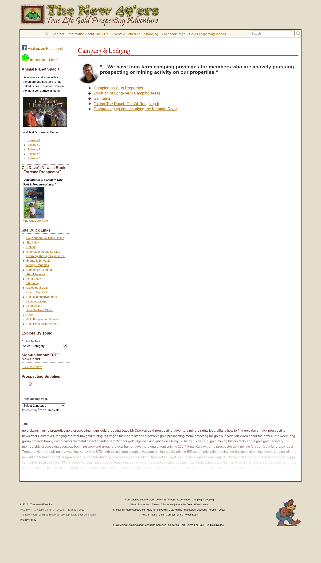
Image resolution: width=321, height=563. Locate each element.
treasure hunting (99, 457)
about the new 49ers (264, 436)
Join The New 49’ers (39, 310)
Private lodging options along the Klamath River (135, 109)
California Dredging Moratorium (61, 436)
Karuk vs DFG (198, 441)
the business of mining (246, 451)
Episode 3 (33, 149)
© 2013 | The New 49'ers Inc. (36, 504)
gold (50, 462)
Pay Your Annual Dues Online (45, 238)
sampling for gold (122, 441)
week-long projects (69, 467)
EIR (189, 451)
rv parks (201, 457)
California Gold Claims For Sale (186, 525)
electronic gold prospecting (165, 436)
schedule (79, 457)
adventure (141, 446)
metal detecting (89, 441)
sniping (172, 446)
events (268, 451)
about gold (201, 451)
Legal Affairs (34, 305)
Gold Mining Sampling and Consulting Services (139, 525)
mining (49, 467)
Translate (53, 410)
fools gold (157, 467)
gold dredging (110, 430)
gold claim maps (285, 462)
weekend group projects (105, 446)
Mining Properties (37, 265)
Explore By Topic (31, 341)
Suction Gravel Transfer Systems (247, 462)
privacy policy (155, 462)
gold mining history (224, 441)
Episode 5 (33, 158)
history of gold (49, 457)
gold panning (219, 451)
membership (31, 446)
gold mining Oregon (247, 446)
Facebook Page (173, 34)
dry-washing (70, 451)
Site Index (32, 242)
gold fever (141, 467)
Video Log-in (192, 514)
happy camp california (60, 441)
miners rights (198, 430)
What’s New (34, 278)
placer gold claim (261, 467)
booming (80, 446)
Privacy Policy (28, 519)
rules (104, 441)
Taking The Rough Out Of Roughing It (126, 104)
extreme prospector (217, 446)
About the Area (35, 274)
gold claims (30, 430)
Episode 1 (33, 140)
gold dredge (213, 462)
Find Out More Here (35, 220)
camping (135, 451)
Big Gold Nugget (215, 525)
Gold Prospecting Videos (207, 34)
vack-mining (186, 457)
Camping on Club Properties (118, 88)
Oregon (66, 457)
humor (129, 446)
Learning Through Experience (45, 256)
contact (280, 467)
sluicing (54, 451)
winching (214, 457)
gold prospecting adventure (168, 430)
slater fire (127, 467)
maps (95, 430)
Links (29, 315)
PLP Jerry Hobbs (235, 467)
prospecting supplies (127, 457)
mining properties (52, 430)
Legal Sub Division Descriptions (199, 467)
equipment (158, 446)
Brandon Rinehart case (268, 457)
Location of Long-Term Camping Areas (127, 93)
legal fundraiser (274, 446)
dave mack (259, 430)
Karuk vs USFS (90, 451)
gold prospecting (78, 430)
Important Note (44, 60)
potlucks (245, 457)
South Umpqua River (128, 462)
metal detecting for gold (202, 436)
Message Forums (206, 509)
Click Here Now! (32, 367)
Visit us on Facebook (45, 49)
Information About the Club (88, 34)
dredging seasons (97, 467)
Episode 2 (33, 144)
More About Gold (37, 287)
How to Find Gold (37, 292)
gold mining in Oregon (102, 436)
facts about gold (250, 441)
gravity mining (175, 451)
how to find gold (239, 430)
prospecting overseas (57, 446)
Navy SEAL (179, 441)
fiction (233, 457)
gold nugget (167, 457)
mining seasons (100, 462)
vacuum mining (153, 451)
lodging (279, 451)
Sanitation (102, 98)
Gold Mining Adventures (41, 297)
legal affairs (217, 430)
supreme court (33, 467)
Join (161, 514)
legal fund (150, 457)
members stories (131, 436)
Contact (58, 34)
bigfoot (170, 467)
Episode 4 (33, 154)
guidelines (162, 441)
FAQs (115, 467)
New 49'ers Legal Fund (71, 462)
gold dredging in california (184, 462)
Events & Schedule (126, 34)
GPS (225, 457)
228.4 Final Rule (190, 446)
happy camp (41, 473)
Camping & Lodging (39, 270)
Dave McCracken (134, 430)
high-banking (145, 441)
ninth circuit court (115, 451)
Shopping (151, 34)
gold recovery (273, 441)
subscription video (234, 436)
